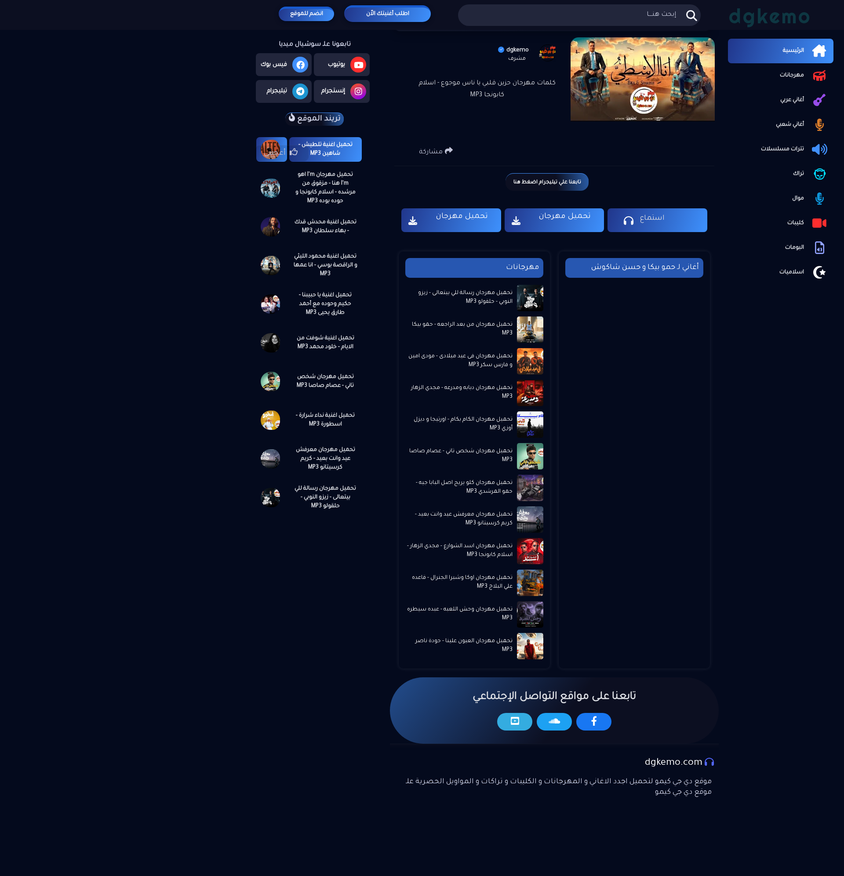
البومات (794, 248)
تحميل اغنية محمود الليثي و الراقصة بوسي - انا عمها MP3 (325, 265)
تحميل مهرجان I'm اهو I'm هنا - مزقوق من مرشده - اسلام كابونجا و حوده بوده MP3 (325, 188)
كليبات (795, 223)
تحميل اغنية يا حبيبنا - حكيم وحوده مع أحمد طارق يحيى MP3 (325, 304)
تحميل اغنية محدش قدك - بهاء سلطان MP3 (326, 226)
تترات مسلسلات (782, 149)
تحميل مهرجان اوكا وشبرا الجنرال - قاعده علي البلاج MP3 (462, 582)
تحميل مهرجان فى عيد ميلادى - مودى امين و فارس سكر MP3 (460, 360)
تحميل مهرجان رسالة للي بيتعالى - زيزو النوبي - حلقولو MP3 (325, 497)
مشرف (517, 59)
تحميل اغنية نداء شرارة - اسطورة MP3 (325, 420)
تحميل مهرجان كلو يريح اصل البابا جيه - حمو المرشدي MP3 (464, 487)
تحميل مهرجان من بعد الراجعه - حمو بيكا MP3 (462, 329)
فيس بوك (274, 65)
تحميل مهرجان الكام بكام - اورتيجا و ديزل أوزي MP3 (463, 424)
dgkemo (517, 50)
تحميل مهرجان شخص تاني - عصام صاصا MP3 (325, 381)
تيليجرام (277, 91)
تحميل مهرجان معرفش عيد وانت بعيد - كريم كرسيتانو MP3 (325, 459)
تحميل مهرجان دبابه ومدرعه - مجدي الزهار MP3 (462, 392)
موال (798, 199)
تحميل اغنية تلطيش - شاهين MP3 (325, 149)
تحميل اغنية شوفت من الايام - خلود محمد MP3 (325, 342)
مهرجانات (792, 76)
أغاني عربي (792, 100)
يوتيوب (336, 65)
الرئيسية (793, 51)
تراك (798, 174)
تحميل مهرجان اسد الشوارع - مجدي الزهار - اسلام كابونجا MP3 (460, 550)
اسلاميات (791, 272)
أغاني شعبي (790, 125)
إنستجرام (333, 91)
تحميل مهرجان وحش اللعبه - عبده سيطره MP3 (460, 614)
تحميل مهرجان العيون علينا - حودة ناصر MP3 (464, 645)
